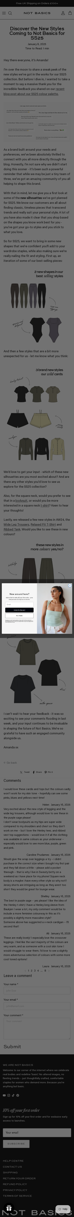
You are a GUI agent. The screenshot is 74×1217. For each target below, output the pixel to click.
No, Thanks (19, 615)
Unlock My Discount (19, 610)
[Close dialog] (69, 585)
